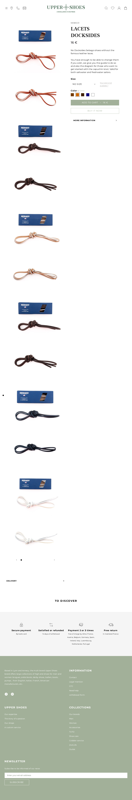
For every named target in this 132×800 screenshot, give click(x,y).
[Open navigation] (6, 8)
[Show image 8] (39, 560)
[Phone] (18, 8)
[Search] (106, 8)
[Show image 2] (23, 560)
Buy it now (95, 111)
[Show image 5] (31, 560)
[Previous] (16, 559)
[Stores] (11, 8)
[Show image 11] (47, 560)
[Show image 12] (49, 560)
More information (84, 120)
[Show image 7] (36, 560)
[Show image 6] (34, 560)
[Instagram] (12, 694)
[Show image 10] (44, 560)
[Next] (54, 559)
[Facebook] (6, 694)
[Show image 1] (21, 560)
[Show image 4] (29, 560)
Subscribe (17, 782)
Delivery (11, 581)
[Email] (24, 8)
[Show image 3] (26, 560)
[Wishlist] (112, 8)
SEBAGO (75, 23)
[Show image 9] (42, 560)
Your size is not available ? (106, 84)
